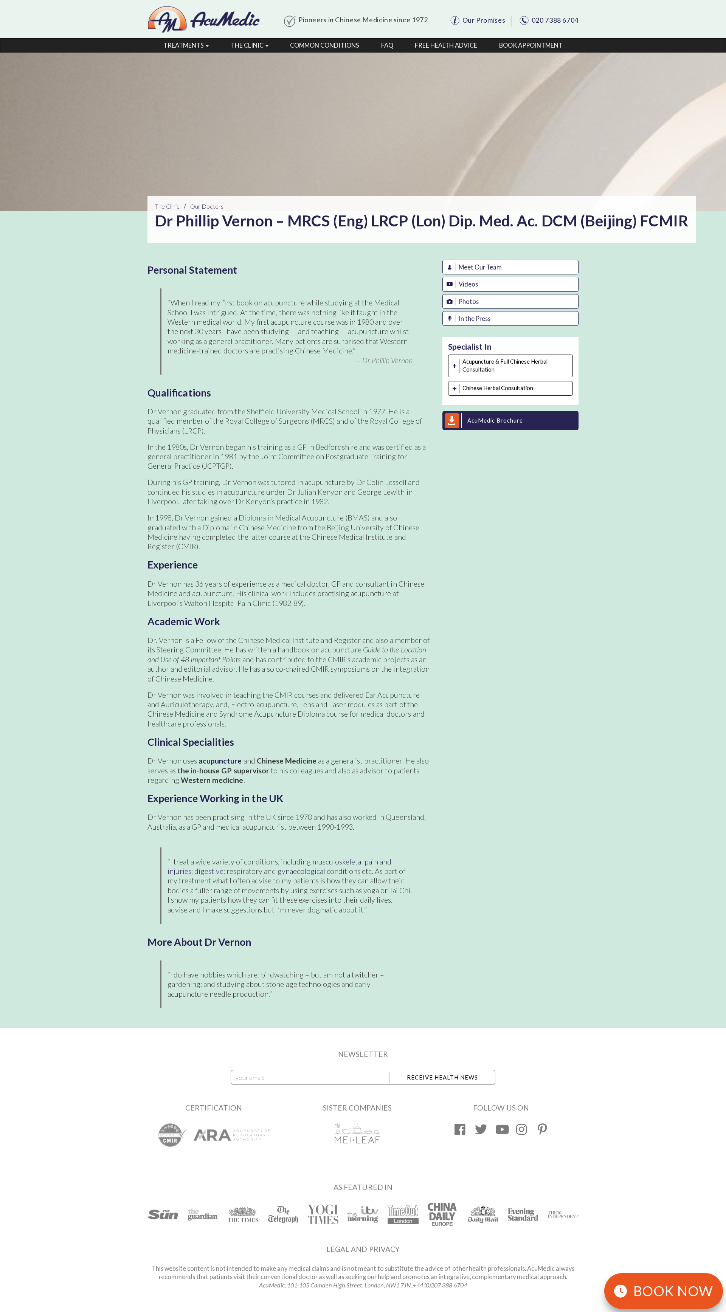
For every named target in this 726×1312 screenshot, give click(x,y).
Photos (469, 301)
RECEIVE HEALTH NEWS (442, 1077)
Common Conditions (324, 45)
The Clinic (248, 45)
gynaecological (301, 871)
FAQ (387, 45)
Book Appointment (531, 45)
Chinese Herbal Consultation (497, 388)
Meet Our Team (480, 267)
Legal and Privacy (363, 1249)
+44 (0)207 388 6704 (440, 1285)
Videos (468, 284)
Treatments (184, 45)
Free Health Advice (446, 45)
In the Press (474, 318)
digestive (208, 871)
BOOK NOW (673, 1291)
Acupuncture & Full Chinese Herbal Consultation (505, 365)
